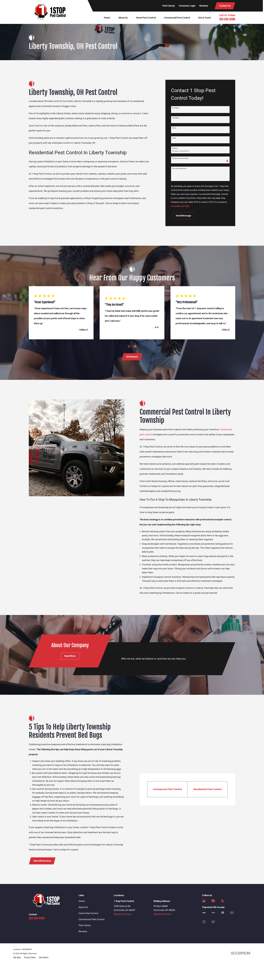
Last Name (175, 118)
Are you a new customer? (180, 158)
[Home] (49, 12)
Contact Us (225, 5)
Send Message (183, 215)
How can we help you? (179, 168)
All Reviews (132, 356)
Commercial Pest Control (91, 919)
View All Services (42, 861)
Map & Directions (122, 914)
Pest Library (168, 5)
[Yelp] (222, 900)
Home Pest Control (88, 913)
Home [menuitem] (107, 17)
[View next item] (135, 346)
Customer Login (187, 5)
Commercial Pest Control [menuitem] (177, 17)
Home (82, 901)
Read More (70, 656)
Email (174, 138)
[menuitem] (17, 957)
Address (175, 148)
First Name (175, 108)
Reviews (203, 5)
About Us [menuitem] (123, 17)
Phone (174, 128)
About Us (83, 907)
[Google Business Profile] (204, 900)
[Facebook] (213, 900)
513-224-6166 (227, 19)
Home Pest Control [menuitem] (146, 17)
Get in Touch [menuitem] (204, 17)
